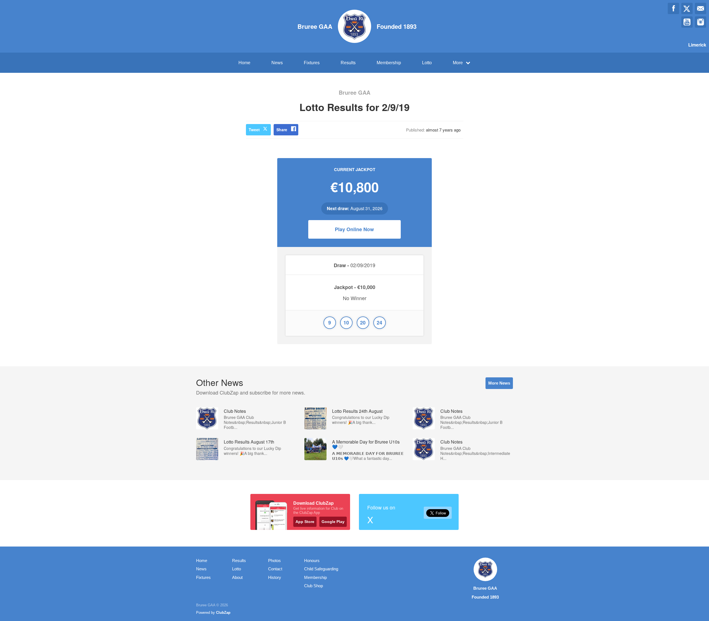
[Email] (700, 8)
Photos (274, 560)
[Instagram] (700, 22)
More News (499, 383)
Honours (312, 560)
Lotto (427, 62)
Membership (389, 62)
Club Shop (313, 585)
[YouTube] (687, 22)
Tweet (254, 129)
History (274, 577)
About (237, 577)
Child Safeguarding (321, 568)
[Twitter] (687, 8)
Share (281, 129)
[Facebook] (673, 8)
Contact (275, 568)
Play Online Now (354, 229)
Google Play (333, 521)
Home (244, 62)
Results (348, 62)
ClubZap (223, 612)
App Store (305, 521)
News (277, 62)
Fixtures (312, 62)
